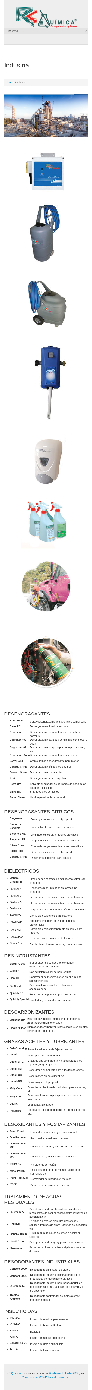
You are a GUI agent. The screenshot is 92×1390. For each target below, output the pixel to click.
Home (11, 82)
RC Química (14, 1373)
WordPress (55, 1373)
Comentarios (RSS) (33, 1377)
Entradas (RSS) (71, 1373)
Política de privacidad (57, 1377)
